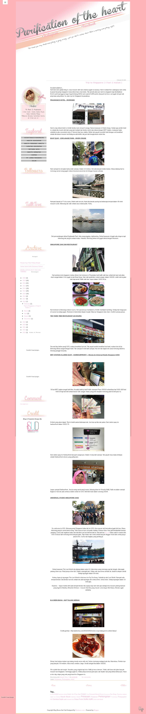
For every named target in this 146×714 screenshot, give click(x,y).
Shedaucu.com (80, 710)
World (101, 699)
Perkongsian (66, 679)
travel (72, 679)
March (26, 311)
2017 (24, 299)
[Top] (141, 709)
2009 (24, 278)
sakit (65, 699)
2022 (24, 330)
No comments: (86, 677)
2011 (24, 283)
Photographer (122, 697)
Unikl (98, 699)
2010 (24, 280)
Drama (101, 694)
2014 (24, 291)
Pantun (78, 697)
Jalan (51, 697)
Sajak (61, 699)
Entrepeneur (107, 694)
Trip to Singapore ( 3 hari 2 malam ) (104, 83)
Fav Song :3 (114, 694)
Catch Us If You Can (74, 694)
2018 (24, 301)
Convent (92, 694)
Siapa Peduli (78, 699)
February (27, 303)
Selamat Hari (70, 699)
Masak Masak (66, 697)
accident (52, 694)
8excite (107, 532)
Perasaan (85, 696)
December (27, 318)
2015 (24, 293)
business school (62, 694)
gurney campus (122, 694)
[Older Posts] (123, 686)
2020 (24, 324)
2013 (24, 288)
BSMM (56, 694)
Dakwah (97, 694)
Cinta (88, 694)
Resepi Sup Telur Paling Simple (30, 263)
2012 (24, 286)
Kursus (58, 697)
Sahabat (56, 699)
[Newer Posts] (53, 686)
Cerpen (83, 694)
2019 (24, 322)
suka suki (88, 699)
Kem (55, 696)
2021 (24, 327)
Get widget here (24, 404)
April (25, 313)
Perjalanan (58, 679)
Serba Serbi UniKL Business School (31, 266)
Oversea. (73, 697)
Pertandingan (114, 696)
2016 (24, 296)
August (26, 316)
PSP (51, 699)
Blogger (96, 710)
